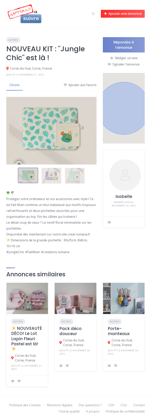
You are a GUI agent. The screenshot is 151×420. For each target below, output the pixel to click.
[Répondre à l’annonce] (12, 381)
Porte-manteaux (119, 331)
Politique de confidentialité (125, 411)
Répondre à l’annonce (123, 45)
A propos (92, 411)
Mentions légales (59, 405)
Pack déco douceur (70, 331)
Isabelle (123, 196)
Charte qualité (69, 411)
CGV (111, 405)
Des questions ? (90, 405)
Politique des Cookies (25, 405)
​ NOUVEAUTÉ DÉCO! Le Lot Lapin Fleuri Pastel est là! (26, 336)
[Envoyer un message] (109, 222)
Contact (139, 405)
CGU (124, 405)
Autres (13, 39)
